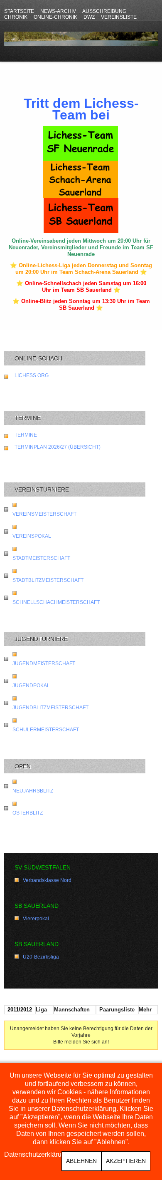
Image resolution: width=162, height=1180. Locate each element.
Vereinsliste (119, 17)
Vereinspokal (31, 536)
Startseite (19, 11)
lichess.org (32, 375)
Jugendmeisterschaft (43, 663)
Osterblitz (27, 813)
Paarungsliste (117, 1009)
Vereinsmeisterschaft (44, 514)
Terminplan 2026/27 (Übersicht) (58, 447)
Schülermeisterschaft (45, 730)
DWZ (89, 17)
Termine (26, 435)
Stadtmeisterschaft (41, 558)
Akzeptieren (126, 1161)
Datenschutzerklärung (36, 1154)
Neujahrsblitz (32, 791)
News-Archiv (58, 11)
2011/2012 (19, 1009)
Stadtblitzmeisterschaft (47, 580)
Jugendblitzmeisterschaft (50, 707)
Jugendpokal (31, 685)
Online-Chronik (55, 17)
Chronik (15, 17)
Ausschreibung (104, 11)
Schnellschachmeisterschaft (56, 602)
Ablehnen (81, 1161)
